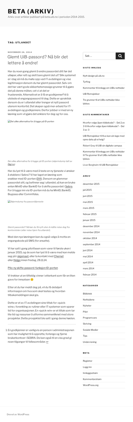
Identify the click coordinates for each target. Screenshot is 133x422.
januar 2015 (89, 220)
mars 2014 (88, 268)
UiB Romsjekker (91, 93)
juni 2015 (87, 196)
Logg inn (87, 367)
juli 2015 (87, 189)
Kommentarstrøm (92, 379)
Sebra (68, 186)
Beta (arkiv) (31, 11)
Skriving (87, 323)
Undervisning (90, 342)
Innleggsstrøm (90, 373)
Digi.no (11, 164)
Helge (17, 260)
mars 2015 (88, 208)
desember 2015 (91, 183)
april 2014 (88, 262)
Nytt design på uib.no (93, 75)
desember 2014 (91, 226)
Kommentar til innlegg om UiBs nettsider (104, 87)
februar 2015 (90, 214)
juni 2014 (87, 250)
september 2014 (91, 244)
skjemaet (23, 256)
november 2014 (91, 232)
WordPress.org (90, 385)
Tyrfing (86, 81)
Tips (85, 335)
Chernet (59, 256)
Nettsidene (88, 299)
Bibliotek (87, 293)
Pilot (85, 311)
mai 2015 (88, 202)
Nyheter (87, 305)
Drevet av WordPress (18, 414)
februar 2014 (90, 274)
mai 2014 (88, 256)
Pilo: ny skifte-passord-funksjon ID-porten (33, 267)
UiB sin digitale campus (110, 145)
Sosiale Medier (90, 329)
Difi (39, 178)
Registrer (87, 360)
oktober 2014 (90, 238)
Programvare (90, 317)
